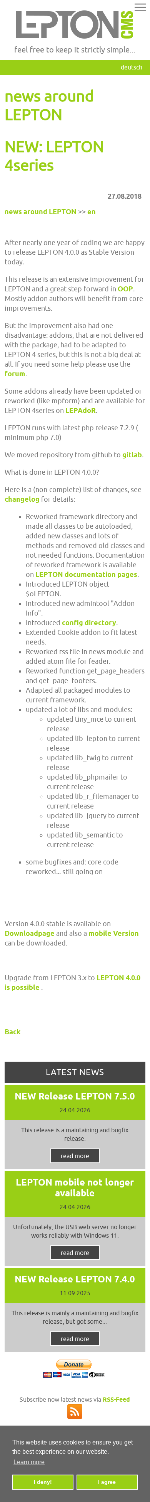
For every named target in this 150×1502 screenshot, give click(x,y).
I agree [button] (107, 1482)
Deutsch (131, 67)
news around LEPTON (41, 212)
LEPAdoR (80, 410)
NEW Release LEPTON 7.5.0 (75, 1096)
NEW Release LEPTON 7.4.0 (75, 1279)
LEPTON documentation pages (86, 574)
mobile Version (113, 933)
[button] (140, 8)
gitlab (132, 455)
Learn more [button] (29, 1462)
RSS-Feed (116, 1399)
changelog (22, 499)
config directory (89, 623)
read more (75, 1155)
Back (12, 1032)
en (91, 212)
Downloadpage (30, 933)
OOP (125, 289)
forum (15, 374)
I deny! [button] (43, 1482)
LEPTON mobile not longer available (75, 1188)
